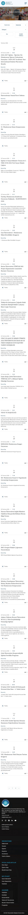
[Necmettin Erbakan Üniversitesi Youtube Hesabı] (15, 821)
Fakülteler (4, 884)
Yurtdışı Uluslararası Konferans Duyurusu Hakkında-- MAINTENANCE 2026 (13, 199)
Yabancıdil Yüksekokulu (8, 900)
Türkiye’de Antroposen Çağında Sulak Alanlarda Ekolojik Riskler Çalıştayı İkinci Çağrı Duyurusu (13, 304)
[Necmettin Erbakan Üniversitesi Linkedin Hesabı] (12, 821)
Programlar (5, 905)
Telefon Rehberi (6, 856)
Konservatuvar (5, 897)
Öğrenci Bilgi (5, 867)
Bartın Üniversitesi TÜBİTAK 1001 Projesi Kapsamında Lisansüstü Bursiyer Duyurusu (12, 269)
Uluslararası (5, 853)
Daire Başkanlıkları (6, 881)
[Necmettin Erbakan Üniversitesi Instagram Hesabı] (5, 821)
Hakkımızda (5, 843)
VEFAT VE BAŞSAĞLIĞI (8, 413)
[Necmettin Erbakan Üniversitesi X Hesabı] (2, 821)
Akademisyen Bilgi (6, 870)
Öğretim (4, 848)
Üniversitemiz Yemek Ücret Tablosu (12, 96)
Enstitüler (4, 895)
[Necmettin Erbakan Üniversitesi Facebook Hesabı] (9, 821)
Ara (7, 34)
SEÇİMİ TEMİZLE (21, 35)
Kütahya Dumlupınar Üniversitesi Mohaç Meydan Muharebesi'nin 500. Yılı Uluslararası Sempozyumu (13, 583)
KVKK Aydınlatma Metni (7, 824)
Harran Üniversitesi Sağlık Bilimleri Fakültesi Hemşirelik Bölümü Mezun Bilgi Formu (13, 514)
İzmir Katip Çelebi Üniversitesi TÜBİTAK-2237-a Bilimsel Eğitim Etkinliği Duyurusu (12, 379)
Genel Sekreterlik (6, 878)
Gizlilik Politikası (5, 829)
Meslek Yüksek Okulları (8, 902)
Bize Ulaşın (5, 865)
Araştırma (4, 851)
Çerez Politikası (5, 826)
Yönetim (4, 846)
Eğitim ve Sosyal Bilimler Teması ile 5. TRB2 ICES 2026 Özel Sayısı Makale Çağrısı (13, 163)
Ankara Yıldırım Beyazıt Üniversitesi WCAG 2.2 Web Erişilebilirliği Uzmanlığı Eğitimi (13, 619)
